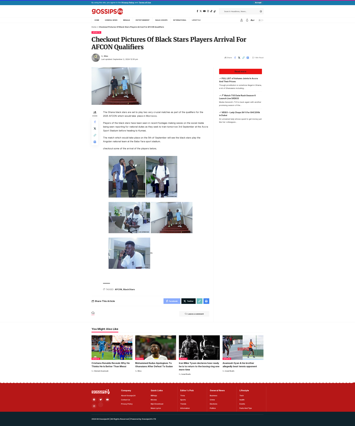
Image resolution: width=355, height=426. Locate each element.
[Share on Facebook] (235, 57)
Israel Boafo (186, 374)
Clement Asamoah (101, 371)
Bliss (106, 56)
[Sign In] (241, 20)
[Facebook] (197, 11)
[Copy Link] (243, 57)
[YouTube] (204, 11)
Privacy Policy (127, 3)
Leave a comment (196, 314)
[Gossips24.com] (107, 11)
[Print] (248, 57)
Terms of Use (145, 3)
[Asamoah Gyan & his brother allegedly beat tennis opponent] (243, 347)
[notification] (247, 20)
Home (94, 27)
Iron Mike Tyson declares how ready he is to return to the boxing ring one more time (199, 366)
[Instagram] (208, 11)
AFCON (118, 289)
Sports (96, 32)
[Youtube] (107, 399)
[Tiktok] (214, 11)
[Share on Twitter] (239, 57)
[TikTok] (211, 11)
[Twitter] (200, 11)
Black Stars (129, 289)
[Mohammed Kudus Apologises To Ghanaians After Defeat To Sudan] (155, 347)
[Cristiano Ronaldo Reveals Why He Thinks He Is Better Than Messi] (112, 347)
